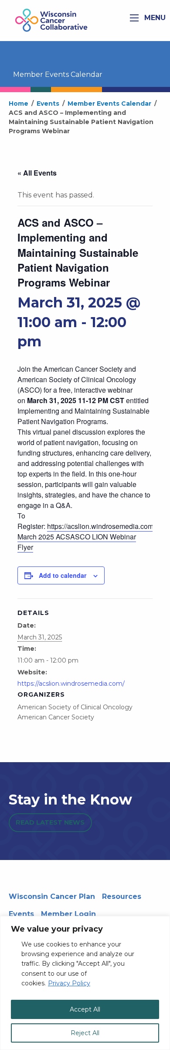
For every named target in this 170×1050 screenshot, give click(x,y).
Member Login (68, 914)
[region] (85, 983)
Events (21, 914)
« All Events (37, 173)
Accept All (85, 1009)
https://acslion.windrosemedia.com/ (101, 526)
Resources (121, 896)
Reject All (85, 1033)
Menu (154, 18)
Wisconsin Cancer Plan (52, 896)
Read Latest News (50, 822)
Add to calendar (62, 575)
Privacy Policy (69, 983)
